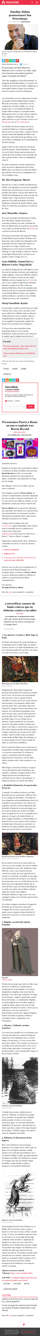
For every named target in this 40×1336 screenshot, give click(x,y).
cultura (6, 1284)
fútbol (6, 369)
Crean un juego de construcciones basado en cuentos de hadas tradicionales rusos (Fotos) (19, 1307)
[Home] (3, 2)
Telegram (25, 64)
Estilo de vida (19, 432)
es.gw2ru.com (7, 534)
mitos (26, 1284)
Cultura (19, 614)
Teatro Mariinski (22, 122)
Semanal (10, 401)
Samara (33, 229)
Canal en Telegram (11, 550)
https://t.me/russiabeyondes (21, 1273)
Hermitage (6, 122)
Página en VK (9, 554)
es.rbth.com (6, 526)
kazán (15, 369)
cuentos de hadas (10, 1289)
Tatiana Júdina (7, 980)
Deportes (7, 374)
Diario (18, 401)
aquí (11, 592)
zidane (23, 369)
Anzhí (31, 280)
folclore (17, 1284)
